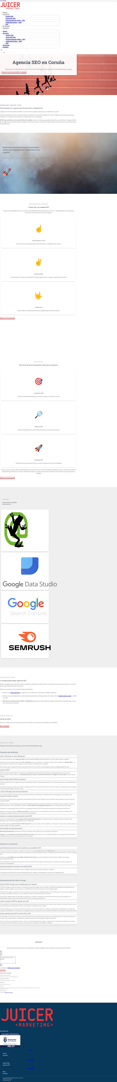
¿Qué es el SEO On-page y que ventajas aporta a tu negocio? (18, 884)
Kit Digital (6, 26)
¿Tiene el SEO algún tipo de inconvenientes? (14, 791)
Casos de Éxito (15, 692)
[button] (38, 756)
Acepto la (11, 968)
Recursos (31, 1068)
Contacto (6, 28)
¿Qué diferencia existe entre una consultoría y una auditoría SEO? (20, 848)
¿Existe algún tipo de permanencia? (11, 828)
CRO (6, 24)
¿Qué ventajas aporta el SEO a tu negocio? (13, 779)
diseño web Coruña (65, 696)
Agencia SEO (13, 105)
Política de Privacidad (5, 973)
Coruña (19, 105)
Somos (5, 12)
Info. (30, 1050)
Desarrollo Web (10, 18)
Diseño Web (9, 16)
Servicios (6, 14)
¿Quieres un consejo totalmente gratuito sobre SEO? (16, 816)
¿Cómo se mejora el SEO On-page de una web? (14, 901)
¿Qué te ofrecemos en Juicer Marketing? (12, 756)
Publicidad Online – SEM (14, 22)
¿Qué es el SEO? (5, 770)
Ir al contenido (3, 0)
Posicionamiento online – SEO (15, 20)
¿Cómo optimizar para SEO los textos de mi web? (15, 913)
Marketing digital (4, 105)
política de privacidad (13, 968)
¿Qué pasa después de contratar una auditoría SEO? (16, 866)
